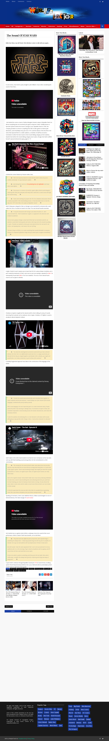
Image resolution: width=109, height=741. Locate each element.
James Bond (72, 719)
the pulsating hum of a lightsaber (35, 184)
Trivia (77, 709)
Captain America (43, 725)
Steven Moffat (78, 716)
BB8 (20, 275)
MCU (84, 722)
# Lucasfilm (47, 569)
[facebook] (100, 1)
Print (65, 26)
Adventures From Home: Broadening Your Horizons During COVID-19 (94, 158)
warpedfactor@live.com (13, 723)
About (13, 1)
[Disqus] (29, 634)
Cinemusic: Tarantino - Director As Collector (93, 202)
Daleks (88, 719)
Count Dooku (29, 497)
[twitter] (103, 1)
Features (36, 26)
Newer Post (9, 606)
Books (40, 716)
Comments (21, 1)
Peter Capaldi (55, 712)
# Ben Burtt (13, 569)
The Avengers (73, 729)
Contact (29, 1)
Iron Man (89, 726)
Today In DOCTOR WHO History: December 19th (93, 209)
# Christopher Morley (22, 569)
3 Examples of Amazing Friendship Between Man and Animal (89, 184)
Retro (86, 716)
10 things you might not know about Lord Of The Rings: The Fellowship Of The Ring (90, 151)
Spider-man (52, 722)
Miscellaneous (74, 26)
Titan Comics (85, 709)
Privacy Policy (30, 738)
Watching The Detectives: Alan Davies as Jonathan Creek (91, 51)
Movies (43, 26)
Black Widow (53, 725)
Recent (91, 145)
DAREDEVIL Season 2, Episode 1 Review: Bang (93, 196)
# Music (16, 570)
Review (40, 712)
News (82, 26)
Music (70, 716)
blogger (46, 611)
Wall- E (50, 273)
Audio (90, 722)
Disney (40, 719)
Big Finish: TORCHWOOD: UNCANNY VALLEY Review (94, 189)
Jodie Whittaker (55, 719)
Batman (46, 719)
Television (51, 26)
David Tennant (55, 716)
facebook (29, 611)
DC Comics (86, 713)
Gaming (59, 26)
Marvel (71, 713)
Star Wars (78, 713)
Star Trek (46, 716)
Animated (72, 722)
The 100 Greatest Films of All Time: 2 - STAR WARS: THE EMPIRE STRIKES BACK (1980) (13, 594)
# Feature (31, 569)
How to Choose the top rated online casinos (94, 171)
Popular (82, 145)
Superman (81, 726)
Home (7, 1)
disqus (13, 611)
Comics (46, 712)
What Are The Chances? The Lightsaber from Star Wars (44, 593)
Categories (19, 26)
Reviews (28, 26)
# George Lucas (39, 569)
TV (55, 709)
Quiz (60, 725)
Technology (72, 726)
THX (36, 562)
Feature (40, 709)
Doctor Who (90, 26)
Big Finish (77, 706)
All (12, 26)
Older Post (49, 606)
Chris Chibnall (42, 722)
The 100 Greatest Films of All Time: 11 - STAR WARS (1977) (29, 593)
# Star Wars (22, 570)
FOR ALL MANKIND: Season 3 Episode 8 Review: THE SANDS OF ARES (94, 178)
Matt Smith (81, 719)
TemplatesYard (22, 738)
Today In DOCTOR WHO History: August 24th (93, 164)
